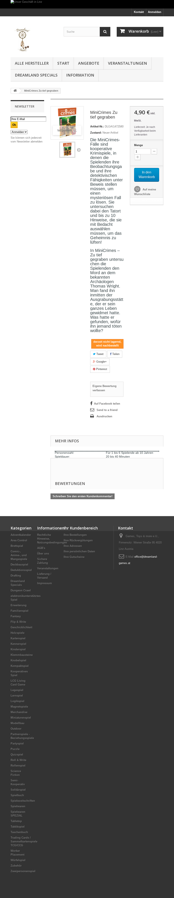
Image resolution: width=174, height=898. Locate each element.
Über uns (43, 553)
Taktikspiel (18, 826)
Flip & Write (18, 621)
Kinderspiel (18, 649)
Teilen (115, 354)
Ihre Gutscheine (74, 557)
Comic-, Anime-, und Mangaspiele (19, 555)
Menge (138, 145)
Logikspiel (17, 701)
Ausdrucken (104, 416)
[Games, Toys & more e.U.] (34, 38)
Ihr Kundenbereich (81, 528)
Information (80, 75)
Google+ (101, 361)
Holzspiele (17, 632)
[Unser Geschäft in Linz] (87, 4)
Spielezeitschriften (23, 800)
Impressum (44, 583)
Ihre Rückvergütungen (78, 540)
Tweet (99, 354)
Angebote (88, 63)
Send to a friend (107, 410)
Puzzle (15, 749)
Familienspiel (19, 610)
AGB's (41, 548)
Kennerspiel (18, 643)
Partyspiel (17, 743)
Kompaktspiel (20, 666)
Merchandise (19, 712)
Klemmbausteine (22, 654)
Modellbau (17, 723)
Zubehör (16, 865)
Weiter (79, 150)
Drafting (16, 575)
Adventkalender (21, 534)
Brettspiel (17, 545)
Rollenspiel (18, 765)
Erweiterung (19, 605)
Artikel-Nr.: (97, 126)
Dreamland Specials (36, 75)
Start (63, 63)
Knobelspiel (18, 660)
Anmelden (154, 12)
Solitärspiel (18, 789)
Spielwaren (18, 806)
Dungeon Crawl (21, 590)
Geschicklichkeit (21, 627)
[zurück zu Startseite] (15, 91)
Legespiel (17, 690)
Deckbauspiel (19, 564)
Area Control (19, 540)
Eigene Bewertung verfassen (104, 388)
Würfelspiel (18, 860)
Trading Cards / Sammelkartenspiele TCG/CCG (24, 841)
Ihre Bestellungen (75, 534)
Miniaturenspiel (21, 717)
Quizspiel (17, 754)
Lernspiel (17, 695)
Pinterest (101, 369)
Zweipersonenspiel (23, 871)
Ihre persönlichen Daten (79, 551)
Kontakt (139, 12)
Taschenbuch (19, 832)
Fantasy (16, 616)
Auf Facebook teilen (107, 403)
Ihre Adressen (73, 545)
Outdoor (16, 728)
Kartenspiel (18, 638)
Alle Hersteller (32, 63)
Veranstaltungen (127, 63)
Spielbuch (17, 795)
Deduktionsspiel (21, 570)
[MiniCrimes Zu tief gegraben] (67, 150)
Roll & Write (18, 760)
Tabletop (16, 821)
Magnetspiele (19, 706)
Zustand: (96, 132)
